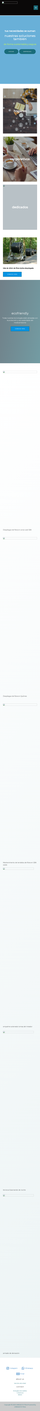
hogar (11, 51)
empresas (27, 51)
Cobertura (20, 1393)
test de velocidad (20, 1383)
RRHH (20, 1395)
